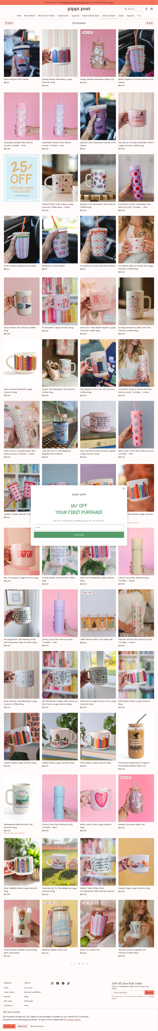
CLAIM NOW (79, 535)
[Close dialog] (123, 488)
